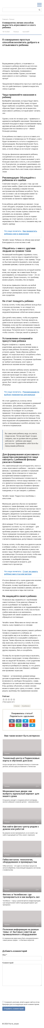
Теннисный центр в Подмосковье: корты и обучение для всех (21, 759)
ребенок (26, 706)
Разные (16, 32)
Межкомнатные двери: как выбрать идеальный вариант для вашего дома (21, 793)
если (17, 706)
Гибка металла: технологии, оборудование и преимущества (20, 860)
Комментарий (7, 963)
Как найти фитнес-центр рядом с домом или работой (21, 827)
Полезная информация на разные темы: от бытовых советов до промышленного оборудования (21, 932)
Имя (4, 955)
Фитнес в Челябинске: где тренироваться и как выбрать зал (21, 895)
